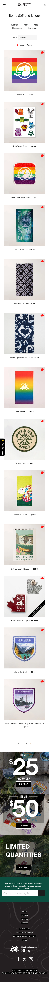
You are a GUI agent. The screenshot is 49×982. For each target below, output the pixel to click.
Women (14, 24)
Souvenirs (32, 27)
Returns (24, 919)
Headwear (17, 27)
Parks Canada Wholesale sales (24, 936)
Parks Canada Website (24, 932)
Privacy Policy (24, 929)
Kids (36, 24)
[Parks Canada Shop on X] (25, 960)
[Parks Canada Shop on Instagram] (31, 960)
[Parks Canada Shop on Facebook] (18, 960)
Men (26, 24)
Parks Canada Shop (28, 970)
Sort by (15, 37)
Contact (24, 923)
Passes (24, 940)
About (24, 911)
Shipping (24, 915)
